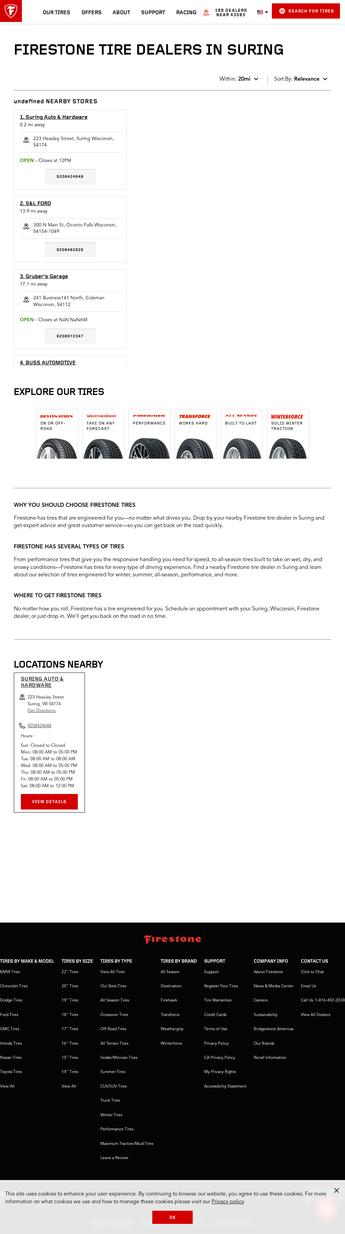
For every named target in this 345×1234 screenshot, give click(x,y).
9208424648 (70, 177)
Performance (149, 423)
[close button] (336, 1190)
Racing (186, 13)
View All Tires (112, 972)
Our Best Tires (113, 986)
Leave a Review (114, 1158)
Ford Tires (9, 1015)
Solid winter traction (287, 426)
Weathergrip (172, 1029)
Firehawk (169, 1000)
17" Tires (70, 1029)
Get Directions (42, 711)
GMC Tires (9, 1029)
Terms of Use (215, 1029)
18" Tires (70, 1015)
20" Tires (70, 986)
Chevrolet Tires (14, 986)
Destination (171, 986)
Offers (92, 13)
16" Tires (70, 1044)
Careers (261, 1000)
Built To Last (241, 423)
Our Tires (56, 13)
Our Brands (264, 1044)
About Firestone (268, 972)
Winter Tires (111, 1115)
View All (7, 1087)
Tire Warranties (217, 1000)
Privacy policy (228, 1202)
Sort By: (296, 79)
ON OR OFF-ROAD (53, 426)
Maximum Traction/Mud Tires (126, 1144)
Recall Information (270, 1058)
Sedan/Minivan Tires (118, 1058)
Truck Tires (110, 1101)
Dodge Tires (11, 1000)
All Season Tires (114, 1000)
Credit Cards (215, 1015)
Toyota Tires (11, 1072)
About (121, 13)
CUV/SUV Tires (113, 1087)
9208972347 (70, 336)
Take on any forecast (101, 426)
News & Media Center (273, 986)
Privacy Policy (216, 1044)
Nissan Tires (11, 1058)
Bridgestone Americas (273, 1029)
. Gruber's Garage (44, 276)
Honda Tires (11, 1044)
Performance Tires (116, 1129)
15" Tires (70, 1058)
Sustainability (266, 1015)
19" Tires (70, 1000)
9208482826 (70, 250)
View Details (49, 802)
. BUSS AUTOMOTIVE (48, 363)
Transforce (170, 1015)
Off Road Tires (113, 1029)
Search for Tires (311, 11)
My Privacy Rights (220, 1072)
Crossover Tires (114, 1015)
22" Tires (70, 972)
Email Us (308, 986)
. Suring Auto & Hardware (54, 117)
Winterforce (171, 1044)
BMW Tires (10, 972)
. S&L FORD (35, 204)
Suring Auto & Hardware (42, 682)
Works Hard (193, 423)
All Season (170, 972)
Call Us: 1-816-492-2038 (323, 1000)
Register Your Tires (221, 986)
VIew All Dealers (315, 1015)
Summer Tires (112, 1072)
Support (153, 13)
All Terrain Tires (114, 1044)
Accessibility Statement (225, 1087)
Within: (235, 79)
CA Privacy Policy (219, 1058)
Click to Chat (312, 972)
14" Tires (70, 1072)
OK (172, 1217)
